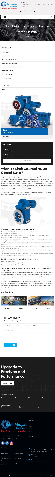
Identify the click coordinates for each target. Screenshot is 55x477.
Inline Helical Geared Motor (9, 59)
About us (30, 426)
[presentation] (49, 199)
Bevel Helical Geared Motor (9, 63)
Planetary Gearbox (7, 78)
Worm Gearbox (6, 52)
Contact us (31, 436)
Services (30, 431)
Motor (4, 89)
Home (27, 36)
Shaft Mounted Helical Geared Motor (12, 67)
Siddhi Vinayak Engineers (16, 475)
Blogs (30, 433)
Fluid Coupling (6, 81)
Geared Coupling (6, 85)
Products (30, 428)
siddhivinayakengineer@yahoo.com (13, 156)
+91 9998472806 (9, 151)
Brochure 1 (6, 136)
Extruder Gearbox (7, 74)
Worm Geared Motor (7, 70)
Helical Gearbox (6, 55)
